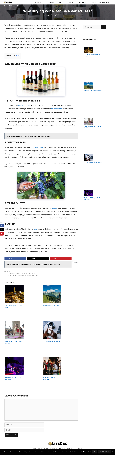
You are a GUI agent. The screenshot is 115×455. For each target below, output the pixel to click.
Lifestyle (38, 2)
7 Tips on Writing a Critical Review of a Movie (21, 273)
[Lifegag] (8, 2)
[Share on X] (2, 229)
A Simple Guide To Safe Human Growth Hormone (22, 275)
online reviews (56, 109)
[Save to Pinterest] (2, 233)
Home (6, 6)
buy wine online (24, 105)
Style (61, 2)
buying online (38, 147)
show (17, 55)
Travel (93, 2)
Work (71, 2)
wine (35, 229)
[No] (113, 452)
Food (18, 6)
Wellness (50, 2)
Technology (83, 2)
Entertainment (104, 2)
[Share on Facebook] (2, 225)
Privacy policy (104, 451)
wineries (55, 208)
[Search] (103, 27)
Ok (94, 451)
